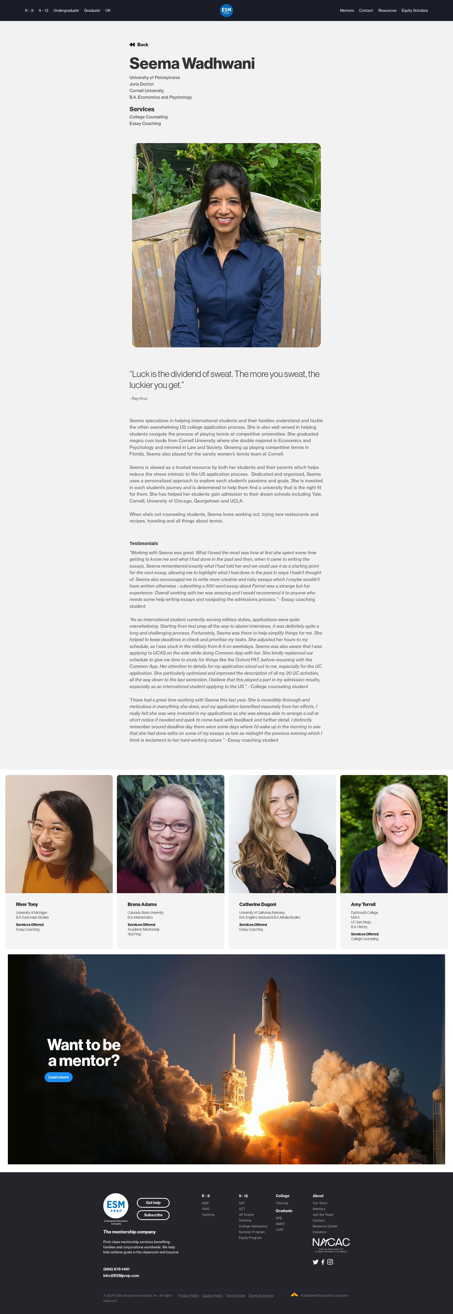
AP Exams (246, 1215)
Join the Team (323, 1215)
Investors (319, 1232)
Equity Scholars (415, 10)
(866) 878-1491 (116, 1269)
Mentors (347, 10)
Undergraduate (66, 10)
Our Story (320, 1203)
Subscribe (153, 1215)
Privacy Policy (188, 1295)
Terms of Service (261, 1295)
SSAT (206, 1209)
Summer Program (252, 1232)
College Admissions (253, 1226)
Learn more (58, 1077)
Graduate (92, 10)
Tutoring (208, 1215)
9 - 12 (43, 10)
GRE (279, 1218)
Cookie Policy (212, 1295)
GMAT (280, 1224)
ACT (242, 1209)
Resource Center (325, 1226)
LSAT (280, 1230)
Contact (366, 10)
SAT (242, 1203)
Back (142, 44)
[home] (226, 10)
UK (108, 10)
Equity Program (250, 1238)
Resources (387, 10)
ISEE (205, 1203)
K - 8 (29, 10)
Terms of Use (235, 1295)
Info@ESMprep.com (121, 1275)
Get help (153, 1202)
